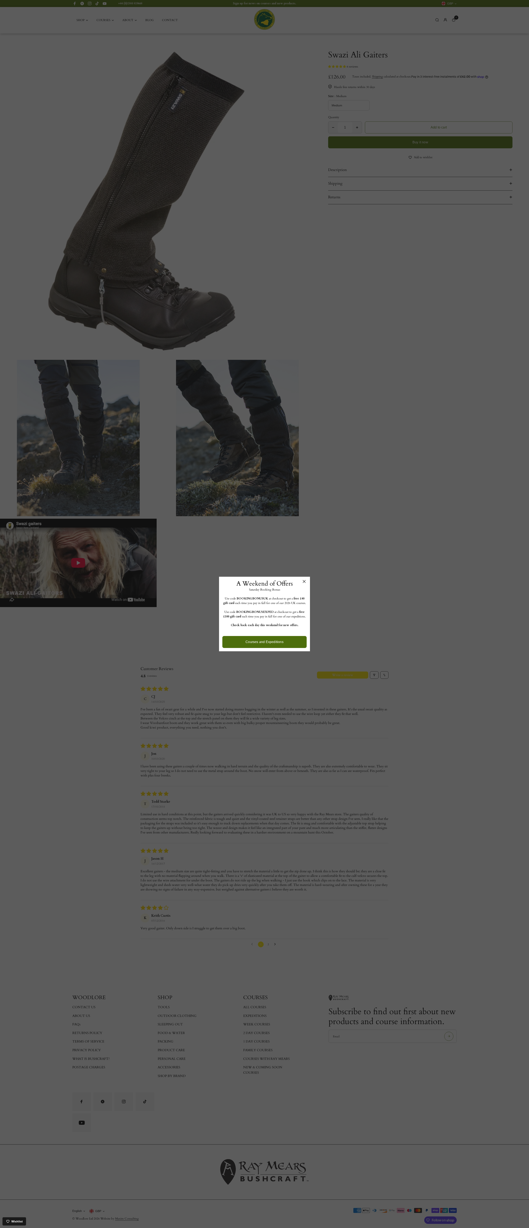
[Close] (304, 581)
